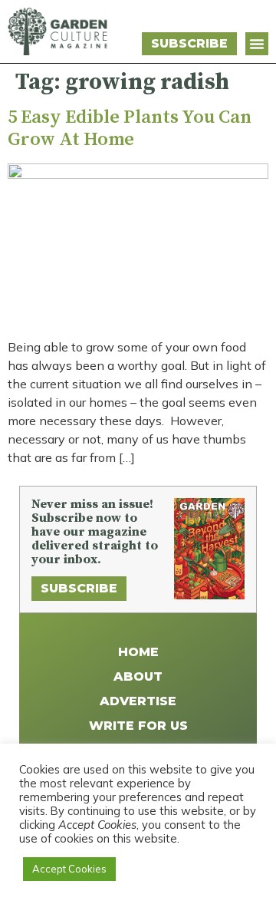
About (138, 676)
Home (138, 652)
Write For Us (138, 725)
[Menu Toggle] (256, 43)
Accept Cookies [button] (69, 869)
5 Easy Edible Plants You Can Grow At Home (129, 128)
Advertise (138, 701)
